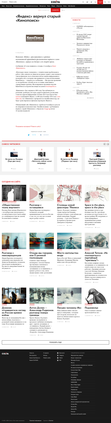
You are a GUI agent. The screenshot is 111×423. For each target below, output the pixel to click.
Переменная (74, 389)
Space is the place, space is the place (95, 206)
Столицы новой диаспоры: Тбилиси (68, 206)
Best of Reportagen (75, 384)
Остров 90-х (74, 404)
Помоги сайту (13, 2)
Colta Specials (71, 6)
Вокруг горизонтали (76, 357)
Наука (65, 6)
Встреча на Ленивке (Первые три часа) (69, 160)
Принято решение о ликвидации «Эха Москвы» (83, 50)
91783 (68, 321)
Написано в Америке (76, 392)
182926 (42, 168)
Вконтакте (62, 353)
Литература (42, 6)
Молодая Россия (75, 360)
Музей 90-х (74, 406)
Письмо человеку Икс (69, 308)
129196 (98, 315)
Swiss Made (74, 397)
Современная (18, 6)
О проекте (4, 2)
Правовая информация (35, 420)
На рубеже (73, 377)
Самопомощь (74, 372)
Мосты (72, 362)
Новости (55, 10)
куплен (18, 96)
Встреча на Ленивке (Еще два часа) (14, 160)
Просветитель (74, 375)
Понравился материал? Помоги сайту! (28, 126)
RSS (60, 360)
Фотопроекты (32, 355)
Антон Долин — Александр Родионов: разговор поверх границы (41, 311)
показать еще (55, 342)
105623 (96, 282)
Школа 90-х (74, 409)
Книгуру (73, 411)
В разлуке (31, 202)
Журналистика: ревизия (77, 355)
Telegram (61, 355)
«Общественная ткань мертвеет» (11, 206)
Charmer (51, 420)
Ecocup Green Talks (76, 370)
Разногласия (74, 399)
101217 (98, 227)
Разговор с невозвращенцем (11, 254)
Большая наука (75, 394)
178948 (69, 168)
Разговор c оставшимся (36, 206)
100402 (70, 225)
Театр (48, 6)
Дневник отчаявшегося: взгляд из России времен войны (14, 311)
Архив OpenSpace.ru (34, 357)
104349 (15, 271)
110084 (41, 335)
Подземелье (91, 308)
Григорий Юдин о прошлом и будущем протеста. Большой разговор (97, 162)
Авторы (45, 355)
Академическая (32, 6)
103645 (43, 221)
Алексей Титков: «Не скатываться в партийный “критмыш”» (96, 257)
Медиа (53, 6)
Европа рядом (74, 387)
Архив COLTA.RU (33, 360)
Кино (3, 6)
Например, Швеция (76, 379)
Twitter (61, 357)
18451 (13, 221)
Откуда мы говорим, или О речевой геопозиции (40, 255)
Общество (59, 6)
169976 (97, 168)
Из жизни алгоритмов (76, 367)
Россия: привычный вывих (9, 202)
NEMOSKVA (74, 382)
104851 (69, 265)
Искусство (9, 6)
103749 (42, 275)
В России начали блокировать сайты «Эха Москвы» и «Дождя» (84, 92)
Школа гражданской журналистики (80, 401)
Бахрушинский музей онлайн (78, 414)
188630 (14, 168)
